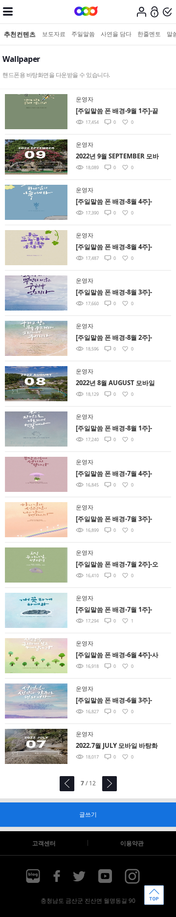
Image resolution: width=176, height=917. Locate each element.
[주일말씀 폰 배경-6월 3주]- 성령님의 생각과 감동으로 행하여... (116, 701)
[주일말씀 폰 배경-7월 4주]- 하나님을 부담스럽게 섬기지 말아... (115, 474)
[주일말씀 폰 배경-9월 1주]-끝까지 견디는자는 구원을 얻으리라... (117, 111)
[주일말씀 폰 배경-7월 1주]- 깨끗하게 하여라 (114, 610)
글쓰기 (88, 814)
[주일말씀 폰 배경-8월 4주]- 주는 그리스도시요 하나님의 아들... (115, 202)
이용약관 (132, 843)
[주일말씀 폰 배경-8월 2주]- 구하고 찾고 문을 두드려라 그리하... (117, 338)
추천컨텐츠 (20, 34)
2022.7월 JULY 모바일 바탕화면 (117, 746)
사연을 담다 (116, 34)
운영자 (84, 99)
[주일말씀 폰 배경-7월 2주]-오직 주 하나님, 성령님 (117, 565)
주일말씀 (83, 34)
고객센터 (44, 843)
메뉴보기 (8, 12)
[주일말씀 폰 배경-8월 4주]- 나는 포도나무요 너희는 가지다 (116, 247)
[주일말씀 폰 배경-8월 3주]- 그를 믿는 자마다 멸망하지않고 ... (116, 293)
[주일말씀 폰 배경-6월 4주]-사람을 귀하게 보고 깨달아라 (117, 655)
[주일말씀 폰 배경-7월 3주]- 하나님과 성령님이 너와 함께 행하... (116, 519)
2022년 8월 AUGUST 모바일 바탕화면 (115, 383)
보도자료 (54, 34)
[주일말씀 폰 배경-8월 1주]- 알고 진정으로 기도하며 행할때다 (116, 429)
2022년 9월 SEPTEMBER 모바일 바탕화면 (117, 157)
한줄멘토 (149, 34)
